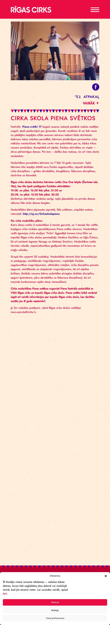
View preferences (55, 618)
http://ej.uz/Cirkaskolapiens (41, 214)
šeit (5, 594)
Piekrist (55, 602)
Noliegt (55, 610)
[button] (105, 575)
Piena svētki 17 (32, 127)
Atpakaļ (91, 96)
